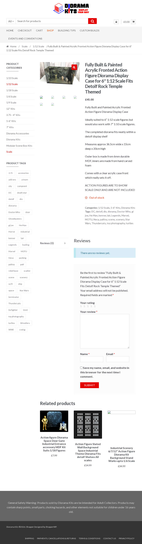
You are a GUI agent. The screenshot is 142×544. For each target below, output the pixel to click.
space (11, 290)
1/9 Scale (11, 102)
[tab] (54, 243)
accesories (23, 173)
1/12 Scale (38, 46)
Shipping (29, 538)
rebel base (13, 270)
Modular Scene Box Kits (19, 145)
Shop (50, 30)
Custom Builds (89, 30)
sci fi (10, 284)
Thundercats (99, 223)
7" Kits (10, 127)
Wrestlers (25, 323)
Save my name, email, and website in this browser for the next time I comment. (104, 372)
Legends (116, 215)
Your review (88, 311)
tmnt (25, 310)
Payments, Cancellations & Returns (56, 538)
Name (85, 354)
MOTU (88, 219)
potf (22, 264)
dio (105, 211)
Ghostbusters (14, 218)
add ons (12, 179)
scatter (27, 270)
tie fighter (13, 310)
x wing (22, 329)
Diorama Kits (128, 207)
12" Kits (10, 108)
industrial (25, 231)
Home (10, 30)
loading (25, 244)
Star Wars (24, 290)
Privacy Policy (126, 538)
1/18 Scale (12, 90)
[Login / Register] (116, 21)
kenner (102, 215)
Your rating (87, 302)
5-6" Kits (115, 207)
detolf (99, 211)
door (27, 212)
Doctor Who (124, 211)
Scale (25, 46)
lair (108, 215)
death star (22, 192)
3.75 (10, 173)
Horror (11, 231)
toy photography (116, 223)
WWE (11, 329)
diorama (112, 211)
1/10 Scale (12, 78)
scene (111, 219)
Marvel (125, 215)
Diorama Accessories (17, 133)
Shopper (30, 527)
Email (110, 354)
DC (93, 211)
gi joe (11, 225)
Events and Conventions (25, 38)
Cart (39, 30)
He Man (93, 215)
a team (24, 179)
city (10, 186)
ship (20, 284)
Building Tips (67, 30)
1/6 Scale (11, 96)
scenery (120, 219)
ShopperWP (51, 527)
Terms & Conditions (89, 538)
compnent (22, 186)
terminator (13, 297)
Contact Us (109, 538)
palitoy (103, 219)
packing (22, 258)
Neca (96, 219)
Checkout (25, 30)
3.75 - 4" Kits (13, 114)
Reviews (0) (47, 243)
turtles (129, 223)
